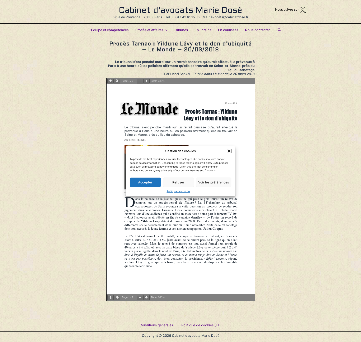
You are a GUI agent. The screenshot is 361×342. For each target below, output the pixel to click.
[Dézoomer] (140, 81)
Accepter (145, 182)
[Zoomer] (146, 81)
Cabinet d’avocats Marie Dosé (180, 10)
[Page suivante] (117, 81)
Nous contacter (257, 30)
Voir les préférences (213, 182)
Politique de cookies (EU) (201, 325)
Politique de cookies (178, 191)
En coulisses (228, 30)
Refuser (178, 182)
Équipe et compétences (110, 30)
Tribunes (181, 30)
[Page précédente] (110, 81)
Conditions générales (156, 325)
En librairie (203, 30)
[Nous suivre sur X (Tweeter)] (303, 10)
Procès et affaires (149, 30)
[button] (229, 151)
